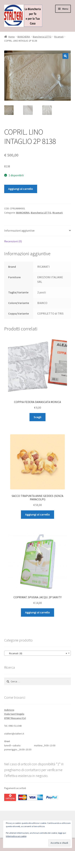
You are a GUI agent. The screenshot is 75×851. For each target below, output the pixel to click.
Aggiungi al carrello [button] (37, 514)
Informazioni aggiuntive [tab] (19, 230)
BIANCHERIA (23, 36)
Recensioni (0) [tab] (13, 241)
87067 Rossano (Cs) (15, 718)
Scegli (37, 417)
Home (11, 36)
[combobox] (37, 653)
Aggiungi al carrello (20, 189)
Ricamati (59, 36)
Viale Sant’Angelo (14, 714)
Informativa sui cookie (16, 836)
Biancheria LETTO (42, 36)
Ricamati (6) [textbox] (36, 653)
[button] (65, 56)
